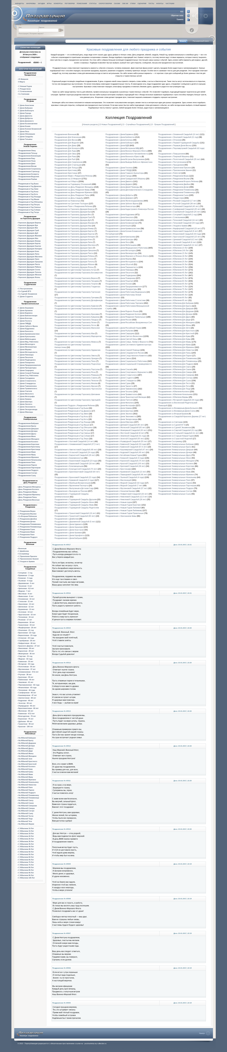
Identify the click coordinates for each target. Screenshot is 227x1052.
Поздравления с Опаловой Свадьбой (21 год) (178, 137)
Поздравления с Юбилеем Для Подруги (175, 364)
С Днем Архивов (25, 310)
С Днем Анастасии (26, 105)
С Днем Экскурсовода (27, 409)
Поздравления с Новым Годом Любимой (123, 508)
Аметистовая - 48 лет (27, 698)
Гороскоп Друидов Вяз (28, 228)
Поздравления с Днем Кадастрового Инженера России (129, 209)
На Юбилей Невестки (27, 785)
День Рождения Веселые (29, 500)
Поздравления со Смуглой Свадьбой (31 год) (178, 430)
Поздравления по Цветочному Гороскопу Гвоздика (77, 281)
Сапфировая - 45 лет (27, 693)
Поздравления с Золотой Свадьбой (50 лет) (124, 439)
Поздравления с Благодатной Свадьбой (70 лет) (76, 469)
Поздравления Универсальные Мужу (174, 472)
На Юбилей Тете (25, 821)
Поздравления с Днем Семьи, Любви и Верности (126, 342)
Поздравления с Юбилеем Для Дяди (174, 320)
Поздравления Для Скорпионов (68, 162)
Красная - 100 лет (25, 726)
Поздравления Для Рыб (65, 159)
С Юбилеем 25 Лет (26, 839)
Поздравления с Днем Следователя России (124, 353)
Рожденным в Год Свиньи (29, 207)
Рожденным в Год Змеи (28, 189)
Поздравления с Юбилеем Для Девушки (175, 309)
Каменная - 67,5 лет (26, 713)
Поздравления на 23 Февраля (68, 179)
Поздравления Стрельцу (28, 171)
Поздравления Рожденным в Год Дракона (73, 411)
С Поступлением (25, 289)
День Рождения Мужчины (29, 494)
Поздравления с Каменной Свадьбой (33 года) (125, 444)
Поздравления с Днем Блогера (119, 140)
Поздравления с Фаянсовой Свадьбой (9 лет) (178, 231)
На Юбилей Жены (25, 753)
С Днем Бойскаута (26, 110)
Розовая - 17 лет (25, 620)
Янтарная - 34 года (26, 664)
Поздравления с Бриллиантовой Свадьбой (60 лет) (77, 472)
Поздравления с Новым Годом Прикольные (124, 513)
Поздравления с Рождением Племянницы (176, 192)
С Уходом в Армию (26, 561)
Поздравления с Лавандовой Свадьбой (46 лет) (126, 475)
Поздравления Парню (27, 465)
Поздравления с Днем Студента (119, 378)
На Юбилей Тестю (25, 816)
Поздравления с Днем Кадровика (120, 215)
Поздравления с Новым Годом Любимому (123, 510)
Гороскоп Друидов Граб (28, 230)
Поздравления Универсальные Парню (175, 483)
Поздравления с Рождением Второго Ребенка (178, 181)
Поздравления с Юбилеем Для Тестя (174, 383)
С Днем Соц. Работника (28, 375)
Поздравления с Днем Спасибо (119, 369)
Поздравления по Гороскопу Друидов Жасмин (75, 223)
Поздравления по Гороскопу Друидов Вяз (73, 215)
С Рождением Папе (26, 534)
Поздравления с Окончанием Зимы (120, 516)
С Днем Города (24, 113)
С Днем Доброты (25, 118)
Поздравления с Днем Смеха (118, 358)
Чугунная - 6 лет (25, 586)
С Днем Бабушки (25, 108)
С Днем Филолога (26, 394)
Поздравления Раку (26, 158)
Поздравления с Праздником (171, 165)
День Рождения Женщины (29, 487)
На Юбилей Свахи (26, 803)
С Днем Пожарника (26, 362)
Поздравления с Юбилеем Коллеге (173, 392)
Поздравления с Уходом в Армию (172, 226)
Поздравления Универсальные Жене (174, 458)
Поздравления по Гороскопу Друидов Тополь (74, 262)
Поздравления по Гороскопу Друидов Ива (73, 226)
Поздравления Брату (27, 426)
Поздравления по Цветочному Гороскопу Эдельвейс (78, 400)
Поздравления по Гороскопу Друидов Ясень (74, 267)
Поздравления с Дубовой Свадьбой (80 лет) (124, 425)
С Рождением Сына (26, 529)
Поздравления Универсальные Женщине (176, 461)
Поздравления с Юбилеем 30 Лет (173, 264)
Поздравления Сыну (27, 475)
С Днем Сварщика (26, 370)
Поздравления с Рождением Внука (173, 176)
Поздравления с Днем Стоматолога (121, 375)
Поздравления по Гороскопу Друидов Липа (73, 242)
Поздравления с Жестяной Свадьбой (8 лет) (125, 433)
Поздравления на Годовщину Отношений (73, 184)
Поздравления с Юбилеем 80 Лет (173, 292)
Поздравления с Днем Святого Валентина (124, 336)
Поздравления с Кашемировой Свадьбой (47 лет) (127, 450)
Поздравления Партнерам (29, 468)
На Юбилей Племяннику (28, 795)
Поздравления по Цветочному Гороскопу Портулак (77, 369)
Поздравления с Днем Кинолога (119, 217)
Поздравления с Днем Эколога (118, 414)
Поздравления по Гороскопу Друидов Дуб (73, 220)
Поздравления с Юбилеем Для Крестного (176, 331)
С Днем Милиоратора (27, 347)
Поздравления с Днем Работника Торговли (124, 303)
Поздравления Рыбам (27, 179)
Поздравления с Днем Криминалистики (122, 228)
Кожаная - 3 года (25, 578)
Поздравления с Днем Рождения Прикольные (125, 317)
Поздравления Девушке (28, 429)
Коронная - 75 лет (25, 719)
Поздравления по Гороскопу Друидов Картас (74, 231)
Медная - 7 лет (24, 591)
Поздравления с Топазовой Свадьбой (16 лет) (178, 220)
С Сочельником (25, 91)
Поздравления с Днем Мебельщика (121, 245)
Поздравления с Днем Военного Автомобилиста (126, 154)
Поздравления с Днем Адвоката (69, 524)
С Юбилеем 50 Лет (26, 852)
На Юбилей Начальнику (28, 782)
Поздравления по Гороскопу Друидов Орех (73, 248)
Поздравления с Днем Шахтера (119, 411)
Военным (22, 548)
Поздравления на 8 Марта (66, 181)
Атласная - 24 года (26, 638)
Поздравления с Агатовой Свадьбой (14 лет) (74, 441)
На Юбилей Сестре (26, 811)
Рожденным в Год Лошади (29, 197)
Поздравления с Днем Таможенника (121, 389)
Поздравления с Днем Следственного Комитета (126, 356)
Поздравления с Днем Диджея (118, 184)
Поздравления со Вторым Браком (173, 414)
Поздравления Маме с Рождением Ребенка (73, 176)
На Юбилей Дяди (25, 751)
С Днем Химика (24, 399)
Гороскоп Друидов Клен (28, 251)
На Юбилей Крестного (27, 761)
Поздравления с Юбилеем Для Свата (174, 367)
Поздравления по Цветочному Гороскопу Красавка (77, 314)
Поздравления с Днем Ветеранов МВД (122, 148)
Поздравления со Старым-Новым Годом (176, 436)
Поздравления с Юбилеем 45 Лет (173, 273)
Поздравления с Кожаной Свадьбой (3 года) (124, 458)
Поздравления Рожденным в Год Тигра (71, 439)
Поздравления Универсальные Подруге (175, 488)
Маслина (30, 257)
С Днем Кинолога (25, 331)
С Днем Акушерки (26, 308)
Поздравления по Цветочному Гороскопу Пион (75, 361)
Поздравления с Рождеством (171, 198)
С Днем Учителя (25, 391)
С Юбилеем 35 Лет (26, 844)
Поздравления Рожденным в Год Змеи (71, 414)
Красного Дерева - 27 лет (29, 646)
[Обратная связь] (180, 16)
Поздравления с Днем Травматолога (121, 394)
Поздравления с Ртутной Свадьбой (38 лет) (177, 204)
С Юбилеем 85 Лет (26, 870)
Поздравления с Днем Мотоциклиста (122, 262)
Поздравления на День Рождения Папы (72, 195)
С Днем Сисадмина (26, 378)
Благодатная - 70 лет (27, 716)
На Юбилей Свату (25, 800)
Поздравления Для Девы (65, 145)
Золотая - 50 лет (25, 703)
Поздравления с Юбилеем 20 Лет (173, 259)
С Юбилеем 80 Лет (26, 867)
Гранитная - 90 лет (26, 724)
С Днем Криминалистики (29, 334)
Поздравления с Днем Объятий (119, 264)
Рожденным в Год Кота (28, 194)
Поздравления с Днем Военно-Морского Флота (126, 151)
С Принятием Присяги (27, 556)
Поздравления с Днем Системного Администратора (128, 345)
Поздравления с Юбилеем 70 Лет (173, 287)
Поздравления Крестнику (29, 447)
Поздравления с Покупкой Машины (173, 156)
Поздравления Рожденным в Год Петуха (72, 430)
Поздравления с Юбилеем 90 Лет (173, 298)
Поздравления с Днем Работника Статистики (125, 300)
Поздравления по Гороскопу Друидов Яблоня (75, 264)
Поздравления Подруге (28, 470)
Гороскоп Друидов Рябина (29, 267)
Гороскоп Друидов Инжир (29, 241)
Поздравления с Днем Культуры (119, 239)
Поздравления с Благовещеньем (69, 466)
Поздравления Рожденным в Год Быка (71, 408)
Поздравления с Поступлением (172, 162)
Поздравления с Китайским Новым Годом (123, 455)
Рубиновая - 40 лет (26, 680)
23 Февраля (23, 79)
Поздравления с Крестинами (118, 469)
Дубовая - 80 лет (25, 721)
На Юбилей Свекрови (27, 806)
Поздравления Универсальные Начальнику (177, 477)
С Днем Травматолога (27, 388)
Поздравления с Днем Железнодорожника (124, 201)
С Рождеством (24, 89)
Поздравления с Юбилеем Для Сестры (175, 378)
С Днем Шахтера (25, 402)
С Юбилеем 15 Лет (26, 831)
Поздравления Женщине (28, 439)
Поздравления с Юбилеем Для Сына (174, 381)
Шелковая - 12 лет (26, 607)
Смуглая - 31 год (25, 656)
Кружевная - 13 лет (26, 609)
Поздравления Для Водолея (67, 143)
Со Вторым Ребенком (27, 516)
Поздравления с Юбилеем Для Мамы (174, 342)
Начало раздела (90, 124)
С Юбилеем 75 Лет (26, 865)
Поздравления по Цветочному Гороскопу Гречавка (77, 298)
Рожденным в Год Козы (28, 191)
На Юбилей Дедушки (27, 743)
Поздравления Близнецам (29, 156)
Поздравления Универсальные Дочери (175, 452)
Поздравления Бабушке (28, 423)
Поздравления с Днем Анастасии (69, 530)
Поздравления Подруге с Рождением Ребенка (75, 405)
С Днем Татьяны (25, 139)
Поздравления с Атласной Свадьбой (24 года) (75, 452)
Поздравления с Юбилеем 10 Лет (173, 248)
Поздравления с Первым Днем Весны (174, 145)
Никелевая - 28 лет (26, 648)
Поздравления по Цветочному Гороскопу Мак (75, 333)
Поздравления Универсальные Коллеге (175, 464)
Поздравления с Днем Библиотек (120, 137)
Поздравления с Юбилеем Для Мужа (174, 345)
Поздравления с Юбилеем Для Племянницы (178, 361)
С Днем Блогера (25, 318)
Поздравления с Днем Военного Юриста (123, 156)
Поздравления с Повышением (171, 154)
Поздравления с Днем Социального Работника (126, 361)
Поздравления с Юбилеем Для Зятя (174, 328)
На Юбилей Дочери (26, 746)
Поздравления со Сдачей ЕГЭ (171, 425)
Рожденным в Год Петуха (29, 204)
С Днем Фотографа (26, 396)
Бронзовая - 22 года (26, 633)
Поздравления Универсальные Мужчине (176, 475)
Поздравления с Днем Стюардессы (121, 381)
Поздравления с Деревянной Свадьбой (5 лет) (75, 522)
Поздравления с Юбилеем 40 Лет (173, 270)
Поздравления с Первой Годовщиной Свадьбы (179, 143)
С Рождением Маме (26, 532)
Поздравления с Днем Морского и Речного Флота (127, 256)
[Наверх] (204, 1033)
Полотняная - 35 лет (26, 667)
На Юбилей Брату (25, 740)
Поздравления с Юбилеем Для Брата (174, 306)
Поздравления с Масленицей (118, 480)
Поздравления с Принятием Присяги (174, 168)
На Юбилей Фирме (26, 824)
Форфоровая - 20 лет (27, 628)
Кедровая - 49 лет (25, 700)
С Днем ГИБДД (24, 323)
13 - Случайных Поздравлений (136, 124)
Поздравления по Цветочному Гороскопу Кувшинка (77, 317)
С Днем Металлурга (26, 344)
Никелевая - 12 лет (26, 604)
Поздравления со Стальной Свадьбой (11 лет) (178, 433)
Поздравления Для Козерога (67, 148)
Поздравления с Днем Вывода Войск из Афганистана (128, 162)
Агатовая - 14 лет (25, 612)
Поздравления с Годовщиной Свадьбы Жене (74, 502)
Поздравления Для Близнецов (68, 137)
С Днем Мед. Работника (28, 342)
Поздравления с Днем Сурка (118, 383)
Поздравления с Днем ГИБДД (118, 170)
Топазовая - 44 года (26, 690)
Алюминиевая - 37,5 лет (28, 672)
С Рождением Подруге (27, 537)
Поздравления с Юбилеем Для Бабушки (176, 303)
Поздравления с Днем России (118, 320)
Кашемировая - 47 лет (27, 695)
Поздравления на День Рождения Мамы (72, 190)
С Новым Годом (25, 86)
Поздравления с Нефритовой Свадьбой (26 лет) (126, 494)
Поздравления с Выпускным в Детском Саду (74, 488)
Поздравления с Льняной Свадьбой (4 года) (124, 477)
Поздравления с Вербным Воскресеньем (72, 483)
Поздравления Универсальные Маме (174, 469)
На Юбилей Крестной (27, 764)
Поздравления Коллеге (28, 442)
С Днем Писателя (25, 357)
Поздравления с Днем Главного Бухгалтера (124, 173)
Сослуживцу (23, 554)
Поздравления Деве (26, 163)
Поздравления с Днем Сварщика (119, 333)
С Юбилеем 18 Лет (26, 833)
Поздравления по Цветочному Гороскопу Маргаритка (78, 336)
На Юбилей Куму (25, 769)
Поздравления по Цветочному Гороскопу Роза (75, 372)
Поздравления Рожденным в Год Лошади (73, 422)
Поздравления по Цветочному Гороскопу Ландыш (77, 320)
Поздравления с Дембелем (66, 519)
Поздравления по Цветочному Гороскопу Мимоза (76, 342)
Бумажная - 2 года (26, 575)
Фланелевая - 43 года (27, 687)
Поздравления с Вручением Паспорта (71, 486)
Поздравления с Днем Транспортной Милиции (125, 397)
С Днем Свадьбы (25, 137)
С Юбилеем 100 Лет (26, 878)
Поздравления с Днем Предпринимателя (123, 287)
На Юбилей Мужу (25, 777)
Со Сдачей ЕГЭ (24, 291)
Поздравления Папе (26, 462)
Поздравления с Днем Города (118, 176)
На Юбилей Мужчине (27, 780)
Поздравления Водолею (28, 176)
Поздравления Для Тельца (66, 168)
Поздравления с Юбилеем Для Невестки (176, 350)
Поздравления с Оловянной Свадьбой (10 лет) (179, 134)
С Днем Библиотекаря (27, 315)
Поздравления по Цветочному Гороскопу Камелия (77, 306)
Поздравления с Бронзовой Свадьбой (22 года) (75, 477)
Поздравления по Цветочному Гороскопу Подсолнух (78, 364)
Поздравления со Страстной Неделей (175, 439)
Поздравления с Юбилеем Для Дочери (175, 314)
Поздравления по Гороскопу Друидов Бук (73, 212)
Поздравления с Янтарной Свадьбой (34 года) (178, 400)
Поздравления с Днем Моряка (118, 259)
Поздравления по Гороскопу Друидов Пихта (74, 253)
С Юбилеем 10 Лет (26, 828)
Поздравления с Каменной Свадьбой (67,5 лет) (126, 447)
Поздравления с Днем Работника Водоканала (125, 292)
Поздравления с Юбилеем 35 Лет (173, 267)
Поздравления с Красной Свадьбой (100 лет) (125, 464)
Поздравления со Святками (170, 422)
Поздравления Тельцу (27, 153)
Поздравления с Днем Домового (119, 198)
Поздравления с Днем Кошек (118, 226)
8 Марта (21, 82)
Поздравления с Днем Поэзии (118, 284)
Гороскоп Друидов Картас (29, 243)
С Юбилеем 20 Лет (26, 836)
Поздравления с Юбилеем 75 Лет (173, 289)
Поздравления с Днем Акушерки (69, 527)
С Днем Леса (23, 131)
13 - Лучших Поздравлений (162, 124)
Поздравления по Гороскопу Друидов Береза (74, 209)
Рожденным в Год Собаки (29, 210)
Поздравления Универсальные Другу (174, 455)
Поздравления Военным (65, 134)
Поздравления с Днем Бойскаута (120, 143)
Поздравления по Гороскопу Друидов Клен (73, 239)
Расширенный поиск (201, 41)
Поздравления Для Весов (66, 140)
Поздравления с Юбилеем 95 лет (173, 300)
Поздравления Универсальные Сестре (175, 491)
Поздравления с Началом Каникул (120, 491)
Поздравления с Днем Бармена (119, 134)
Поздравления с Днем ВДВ (117, 145)
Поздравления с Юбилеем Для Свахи (174, 369)
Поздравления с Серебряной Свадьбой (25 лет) (179, 212)
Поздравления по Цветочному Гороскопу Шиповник (77, 394)
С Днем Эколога (25, 404)
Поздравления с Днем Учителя (119, 400)
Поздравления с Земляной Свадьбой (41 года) (125, 436)
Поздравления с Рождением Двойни (174, 184)
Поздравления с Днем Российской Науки (123, 328)
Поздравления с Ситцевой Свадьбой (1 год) (177, 215)
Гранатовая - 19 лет (26, 625)
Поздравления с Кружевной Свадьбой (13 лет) (125, 472)
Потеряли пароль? (37, 33)
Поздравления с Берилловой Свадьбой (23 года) (76, 461)
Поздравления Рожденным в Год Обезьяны (74, 427)
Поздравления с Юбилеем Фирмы (173, 397)
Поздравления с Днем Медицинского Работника (126, 248)
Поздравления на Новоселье (67, 201)
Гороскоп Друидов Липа (28, 254)
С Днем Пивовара (26, 355)
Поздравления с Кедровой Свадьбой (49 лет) (125, 452)
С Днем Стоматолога (27, 381)
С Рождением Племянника (29, 524)
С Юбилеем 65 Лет (26, 860)
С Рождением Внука (26, 511)
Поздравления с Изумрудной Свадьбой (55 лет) (126, 441)
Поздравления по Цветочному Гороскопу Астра (75, 270)
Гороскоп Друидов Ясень (29, 277)
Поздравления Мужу (27, 455)
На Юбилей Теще (25, 819)
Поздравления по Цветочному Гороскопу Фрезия (76, 386)
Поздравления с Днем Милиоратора (121, 253)
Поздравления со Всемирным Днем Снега (176, 411)
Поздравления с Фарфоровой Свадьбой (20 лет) (179, 228)
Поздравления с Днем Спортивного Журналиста (126, 372)
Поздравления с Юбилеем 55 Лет (173, 278)
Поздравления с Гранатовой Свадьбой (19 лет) (75, 513)
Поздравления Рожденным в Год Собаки (72, 436)
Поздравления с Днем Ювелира (119, 422)
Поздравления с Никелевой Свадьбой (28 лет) (125, 499)
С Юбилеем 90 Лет (26, 873)
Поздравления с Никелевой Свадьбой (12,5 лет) (126, 497)
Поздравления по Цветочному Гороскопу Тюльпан (77, 381)
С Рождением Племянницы (29, 527)
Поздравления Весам (27, 166)
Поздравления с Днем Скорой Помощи (122, 350)
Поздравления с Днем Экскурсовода (121, 419)
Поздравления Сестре (27, 473)
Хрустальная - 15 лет (27, 614)
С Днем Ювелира (25, 412)
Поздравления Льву (27, 161)
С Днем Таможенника (27, 386)
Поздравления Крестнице (29, 449)
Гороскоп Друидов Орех (28, 259)
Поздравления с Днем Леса (117, 242)
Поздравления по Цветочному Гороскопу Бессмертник (79, 273)
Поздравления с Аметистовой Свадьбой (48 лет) (76, 450)
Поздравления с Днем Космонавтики (121, 223)
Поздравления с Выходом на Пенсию (71, 491)
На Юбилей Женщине (27, 756)
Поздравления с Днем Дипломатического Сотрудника (129, 190)
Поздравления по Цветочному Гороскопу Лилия (76, 322)
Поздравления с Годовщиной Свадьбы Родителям (77, 508)
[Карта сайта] (180, 20)
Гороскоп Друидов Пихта (29, 264)
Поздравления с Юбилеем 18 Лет (173, 256)
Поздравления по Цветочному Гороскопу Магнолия (77, 328)
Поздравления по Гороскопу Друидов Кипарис (75, 237)
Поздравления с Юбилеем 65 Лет (173, 284)
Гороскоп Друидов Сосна (29, 270)
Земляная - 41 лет (25, 682)
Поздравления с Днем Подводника (120, 275)
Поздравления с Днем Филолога (119, 403)
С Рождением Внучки (27, 514)
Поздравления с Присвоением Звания (175, 170)
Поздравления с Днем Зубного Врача (122, 204)
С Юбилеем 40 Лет (26, 846)
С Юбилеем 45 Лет (26, 849)
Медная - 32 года (25, 659)
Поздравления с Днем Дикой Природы (122, 187)
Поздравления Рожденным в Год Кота (71, 419)
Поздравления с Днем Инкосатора (120, 206)
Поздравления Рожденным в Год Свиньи (72, 433)
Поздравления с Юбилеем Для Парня (175, 356)
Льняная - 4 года (25, 581)
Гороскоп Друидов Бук (28, 225)
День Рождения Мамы (27, 492)
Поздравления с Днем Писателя (119, 273)
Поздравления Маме (27, 452)
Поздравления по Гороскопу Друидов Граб (73, 217)
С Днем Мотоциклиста (27, 352)
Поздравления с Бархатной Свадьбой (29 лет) (75, 455)
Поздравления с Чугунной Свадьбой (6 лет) (177, 242)
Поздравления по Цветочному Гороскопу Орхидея (77, 358)
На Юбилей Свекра (26, 808)
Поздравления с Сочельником (171, 217)
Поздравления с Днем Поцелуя (119, 281)
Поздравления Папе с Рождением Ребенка (73, 206)
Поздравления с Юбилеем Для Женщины (176, 322)
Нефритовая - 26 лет (27, 643)
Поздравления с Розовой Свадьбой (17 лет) (177, 201)
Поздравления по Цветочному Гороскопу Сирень (76, 378)
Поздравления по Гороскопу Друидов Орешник (75, 250)
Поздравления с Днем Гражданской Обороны (125, 179)
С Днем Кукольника (26, 336)
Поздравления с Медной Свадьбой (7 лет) (124, 486)
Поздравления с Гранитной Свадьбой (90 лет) (75, 516)
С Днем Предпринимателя (29, 365)
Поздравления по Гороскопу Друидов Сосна (74, 259)
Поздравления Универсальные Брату (174, 447)
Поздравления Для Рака (65, 156)
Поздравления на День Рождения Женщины (74, 187)
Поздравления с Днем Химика (118, 408)
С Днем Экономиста (26, 407)
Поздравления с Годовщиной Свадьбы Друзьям (76, 499)
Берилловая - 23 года (27, 635)
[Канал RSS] (180, 12)
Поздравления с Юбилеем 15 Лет (173, 253)
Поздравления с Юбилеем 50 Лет (173, 275)
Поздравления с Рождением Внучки (174, 179)
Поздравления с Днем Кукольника (120, 237)
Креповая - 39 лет (25, 677)
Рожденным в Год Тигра (28, 212)
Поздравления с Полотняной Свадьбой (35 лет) (179, 159)
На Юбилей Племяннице (28, 798)
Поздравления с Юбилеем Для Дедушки (176, 311)
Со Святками (23, 94)
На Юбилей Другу (25, 748)
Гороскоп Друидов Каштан (29, 246)
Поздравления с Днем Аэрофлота (69, 535)
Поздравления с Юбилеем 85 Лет (173, 295)
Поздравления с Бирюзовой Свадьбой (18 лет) (75, 464)
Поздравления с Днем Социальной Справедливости (128, 364)
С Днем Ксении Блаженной (29, 129)
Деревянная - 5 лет (26, 583)
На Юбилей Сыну (25, 813)
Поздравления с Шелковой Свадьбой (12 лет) (178, 245)
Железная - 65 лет (25, 711)
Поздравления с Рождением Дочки (173, 187)
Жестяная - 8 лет (25, 594)
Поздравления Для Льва (65, 151)
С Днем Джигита (25, 116)
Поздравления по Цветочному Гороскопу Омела (76, 356)
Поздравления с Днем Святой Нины (121, 339)
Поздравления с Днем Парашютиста (121, 267)
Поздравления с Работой (169, 173)
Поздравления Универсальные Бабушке (176, 444)
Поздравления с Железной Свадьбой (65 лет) (125, 427)
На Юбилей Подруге (27, 793)
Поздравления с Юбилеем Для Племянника (177, 358)
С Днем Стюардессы (27, 383)
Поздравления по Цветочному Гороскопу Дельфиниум (78, 300)
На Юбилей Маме (25, 774)
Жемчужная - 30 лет (26, 654)
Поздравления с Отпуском (169, 140)
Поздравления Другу (27, 434)
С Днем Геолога (25, 321)
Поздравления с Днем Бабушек (68, 538)
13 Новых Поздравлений (110, 124)
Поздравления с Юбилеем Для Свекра (175, 372)
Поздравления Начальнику (29, 460)
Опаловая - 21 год (26, 630)
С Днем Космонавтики (27, 123)
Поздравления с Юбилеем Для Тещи (174, 389)
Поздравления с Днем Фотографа (120, 405)
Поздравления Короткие (28, 444)
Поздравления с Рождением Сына (173, 195)
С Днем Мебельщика (27, 339)
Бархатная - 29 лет (26, 651)
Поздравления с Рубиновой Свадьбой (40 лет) (178, 206)
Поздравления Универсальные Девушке (176, 450)
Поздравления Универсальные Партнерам (177, 486)
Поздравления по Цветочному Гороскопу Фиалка (76, 383)
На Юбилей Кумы (25, 772)
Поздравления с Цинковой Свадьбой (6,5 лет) (178, 239)
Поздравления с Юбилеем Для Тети (174, 386)
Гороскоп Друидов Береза (29, 223)
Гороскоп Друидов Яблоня (29, 275)
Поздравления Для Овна (65, 154)
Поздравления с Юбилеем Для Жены (174, 325)
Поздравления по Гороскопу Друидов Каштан (75, 234)
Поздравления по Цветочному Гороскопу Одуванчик (77, 350)
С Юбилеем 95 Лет (26, 875)
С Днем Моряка (24, 349)
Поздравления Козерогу (28, 174)
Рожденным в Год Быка (28, 184)
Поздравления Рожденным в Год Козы (71, 416)
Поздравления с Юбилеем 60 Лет (173, 281)
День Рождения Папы (27, 497)
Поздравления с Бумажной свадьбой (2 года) (74, 480)
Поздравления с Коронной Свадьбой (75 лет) (125, 461)
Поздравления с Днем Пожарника (120, 278)
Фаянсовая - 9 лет (25, 596)
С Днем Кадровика (26, 329)
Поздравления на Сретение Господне (71, 204)
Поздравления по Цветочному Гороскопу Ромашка (77, 375)
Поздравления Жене (27, 436)
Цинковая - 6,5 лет (26, 588)
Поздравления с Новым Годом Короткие (123, 505)
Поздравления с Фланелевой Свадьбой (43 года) (179, 234)
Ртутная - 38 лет (25, 674)
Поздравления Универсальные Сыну (174, 494)
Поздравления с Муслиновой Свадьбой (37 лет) (126, 488)
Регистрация (23, 33)
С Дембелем (23, 551)
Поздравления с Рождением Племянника (176, 190)
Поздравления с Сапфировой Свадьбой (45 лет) (179, 209)
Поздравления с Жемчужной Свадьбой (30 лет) (126, 430)
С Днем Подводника (27, 360)
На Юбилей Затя (25, 759)
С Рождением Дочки (27, 521)
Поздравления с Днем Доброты (119, 195)
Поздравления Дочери (28, 431)
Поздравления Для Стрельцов (68, 165)
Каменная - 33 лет (25, 661)
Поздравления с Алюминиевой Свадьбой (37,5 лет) (77, 444)
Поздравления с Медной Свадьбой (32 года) (125, 483)
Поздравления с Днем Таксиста (119, 386)
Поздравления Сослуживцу (170, 441)
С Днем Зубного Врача (28, 326)
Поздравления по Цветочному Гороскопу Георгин (76, 284)
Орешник (30, 262)
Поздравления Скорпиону (29, 169)
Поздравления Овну (27, 150)
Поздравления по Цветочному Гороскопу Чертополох (78, 389)
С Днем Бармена (25, 313)
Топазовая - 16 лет (26, 617)
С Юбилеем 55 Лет (26, 854)
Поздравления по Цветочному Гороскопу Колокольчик (78, 309)
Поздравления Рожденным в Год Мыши (72, 425)
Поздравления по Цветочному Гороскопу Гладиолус (77, 287)
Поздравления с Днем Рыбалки (119, 331)
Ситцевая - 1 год (25, 573)
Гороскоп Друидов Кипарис (30, 249)
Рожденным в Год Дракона (29, 186)
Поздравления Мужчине (28, 457)
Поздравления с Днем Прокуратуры (121, 289)
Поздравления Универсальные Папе (174, 480)
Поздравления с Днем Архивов (68, 533)
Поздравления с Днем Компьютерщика (122, 220)
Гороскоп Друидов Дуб (28, 233)
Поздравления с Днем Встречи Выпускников (124, 159)
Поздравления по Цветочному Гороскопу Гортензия (77, 292)
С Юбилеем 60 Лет (26, 857)
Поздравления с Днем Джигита (119, 181)
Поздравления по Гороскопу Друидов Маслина (75, 245)
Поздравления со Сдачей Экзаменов (174, 427)
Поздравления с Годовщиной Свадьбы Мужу (74, 505)
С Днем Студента (25, 296)
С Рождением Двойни (27, 519)
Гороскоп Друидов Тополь (29, 272)
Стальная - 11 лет (25, 601)
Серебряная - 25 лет (26, 641)
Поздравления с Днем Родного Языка (122, 311)
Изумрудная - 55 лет (26, 706)
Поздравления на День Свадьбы (69, 198)
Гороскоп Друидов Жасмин (30, 236)
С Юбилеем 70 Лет (26, 862)
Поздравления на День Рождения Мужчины (74, 192)
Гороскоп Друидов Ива (28, 238)
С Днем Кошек (24, 126)
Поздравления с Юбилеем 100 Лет (173, 250)
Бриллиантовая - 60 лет (28, 708)
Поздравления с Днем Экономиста (120, 416)
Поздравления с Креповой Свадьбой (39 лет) (125, 466)
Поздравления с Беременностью (69, 458)
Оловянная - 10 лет (26, 599)
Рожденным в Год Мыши (28, 199)
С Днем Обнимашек (26, 134)
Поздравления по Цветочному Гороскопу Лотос (75, 325)
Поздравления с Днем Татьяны (119, 392)
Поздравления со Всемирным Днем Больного (178, 408)
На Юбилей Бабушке (27, 738)
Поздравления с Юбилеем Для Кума (174, 336)
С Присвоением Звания (28, 559)
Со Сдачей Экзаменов (27, 294)
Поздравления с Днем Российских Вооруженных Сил (128, 322)
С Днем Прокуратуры (27, 368)
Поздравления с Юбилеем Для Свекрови (176, 375)
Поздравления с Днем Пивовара (119, 270)
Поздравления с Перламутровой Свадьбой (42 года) (181, 148)
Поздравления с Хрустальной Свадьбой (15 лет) (179, 237)
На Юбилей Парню (26, 790)
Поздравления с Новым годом (118, 502)
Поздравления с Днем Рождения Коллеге (123, 314)
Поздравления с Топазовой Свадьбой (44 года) (179, 223)
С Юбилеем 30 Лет (26, 841)
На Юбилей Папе (25, 787)
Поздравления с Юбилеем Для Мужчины (176, 347)
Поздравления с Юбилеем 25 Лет (173, 262)
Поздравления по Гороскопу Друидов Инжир (74, 228)
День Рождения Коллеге (28, 489)
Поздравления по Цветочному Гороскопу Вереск (76, 278)
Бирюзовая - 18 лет (26, 622)
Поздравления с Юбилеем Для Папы (174, 353)
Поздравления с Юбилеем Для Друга (174, 317)
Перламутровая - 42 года (28, 685)
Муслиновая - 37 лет (27, 669)
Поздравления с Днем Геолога (118, 168)
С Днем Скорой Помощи (28, 373)
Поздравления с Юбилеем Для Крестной (176, 333)
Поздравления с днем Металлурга (120, 250)
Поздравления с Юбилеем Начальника (175, 394)
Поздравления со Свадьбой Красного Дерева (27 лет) (182, 416)
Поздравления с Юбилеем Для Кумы (174, 339)
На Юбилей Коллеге (26, 766)
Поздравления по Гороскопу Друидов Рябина (75, 256)
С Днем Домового (26, 121)
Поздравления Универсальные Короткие (176, 466)
